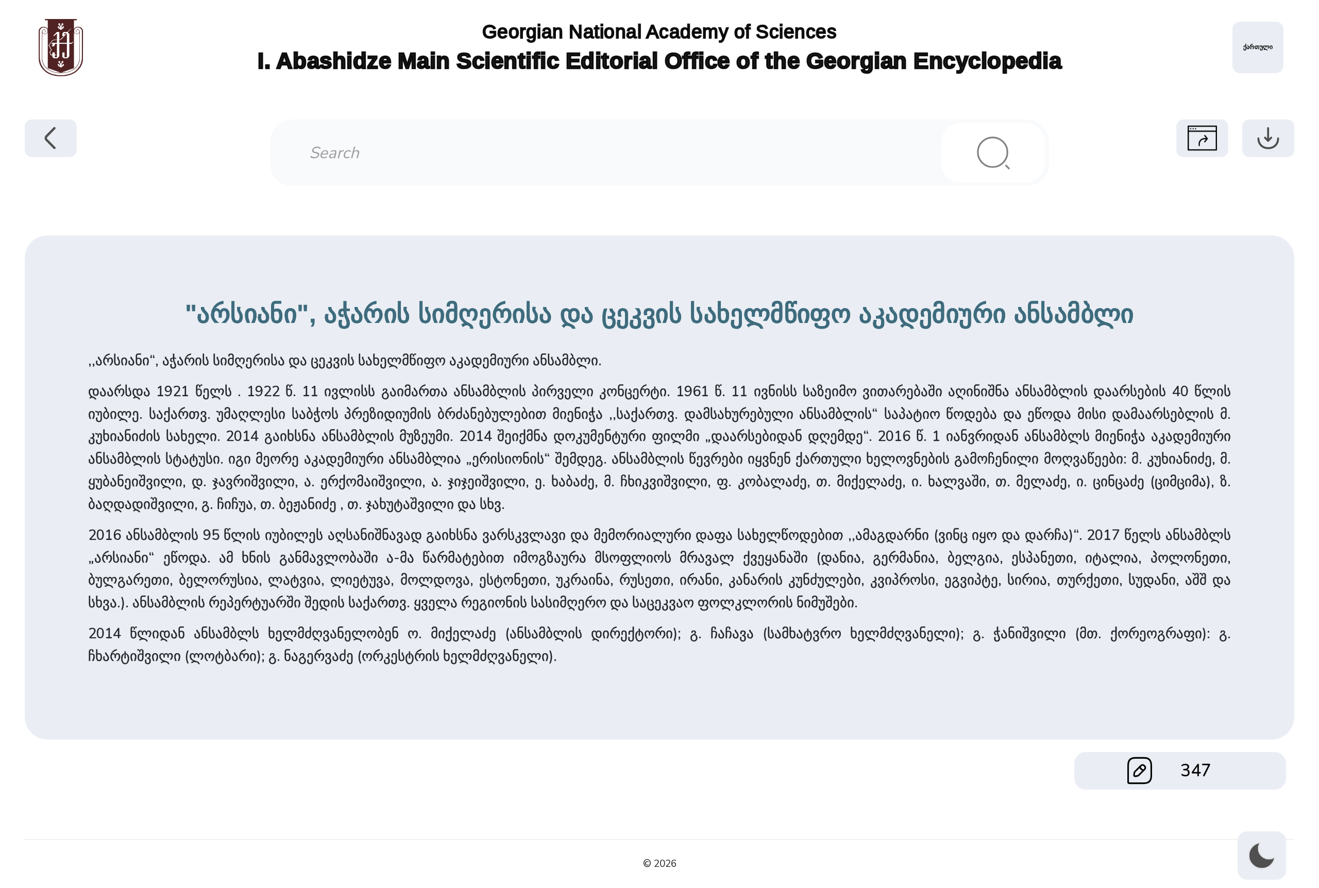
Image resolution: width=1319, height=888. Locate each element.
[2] (993, 152)
